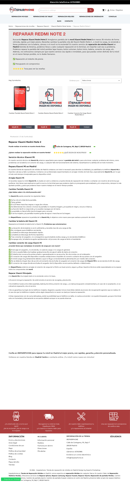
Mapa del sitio (14, 462)
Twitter (101, 440)
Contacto (12, 459)
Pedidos (41, 443)
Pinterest (110, 440)
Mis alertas (41, 451)
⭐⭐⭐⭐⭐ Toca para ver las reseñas (29, 69)
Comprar (29, 127)
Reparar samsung (58, 476)
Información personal (46, 440)
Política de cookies (16, 454)
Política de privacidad (17, 451)
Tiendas (12, 465)
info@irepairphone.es (75, 458)
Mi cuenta (42, 437)
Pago (11, 448)
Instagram (119, 440)
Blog (10, 456)
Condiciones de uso (16, 445)
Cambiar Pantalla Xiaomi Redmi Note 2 (21, 113)
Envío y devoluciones (17, 440)
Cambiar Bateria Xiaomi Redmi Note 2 (50, 113)
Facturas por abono (45, 446)
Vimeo (115, 440)
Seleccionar (101, 80)
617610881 (75, 2)
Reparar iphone (45, 476)
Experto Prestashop (93, 470)
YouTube (106, 440)
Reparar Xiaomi (84, 476)
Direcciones (42, 448)
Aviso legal (13, 443)
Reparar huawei (71, 476)
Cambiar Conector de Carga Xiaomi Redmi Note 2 (79, 113)
